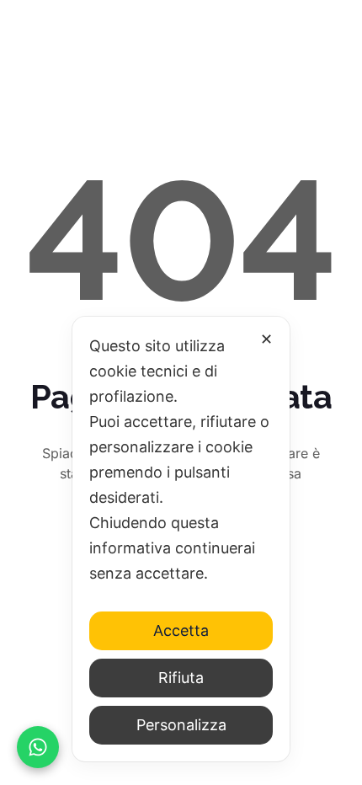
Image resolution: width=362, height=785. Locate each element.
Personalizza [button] (181, 725)
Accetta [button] (181, 630)
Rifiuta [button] (181, 677)
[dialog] (181, 539)
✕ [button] (266, 339)
